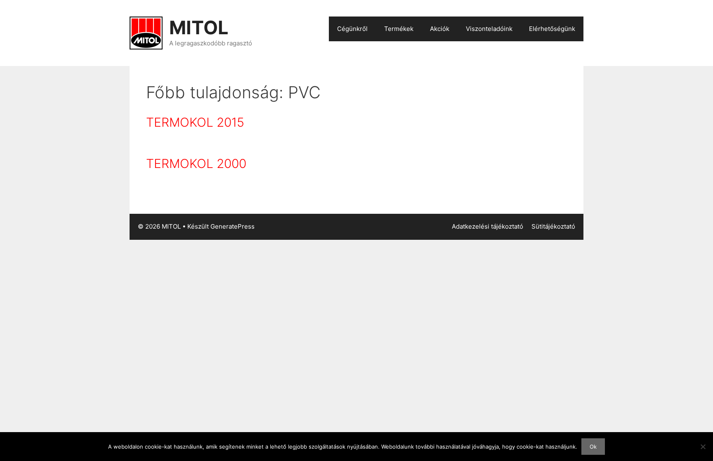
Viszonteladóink (489, 29)
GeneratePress (232, 226)
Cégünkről (352, 29)
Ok (593, 446)
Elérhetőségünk (552, 29)
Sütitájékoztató (553, 226)
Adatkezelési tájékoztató (487, 226)
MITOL (199, 27)
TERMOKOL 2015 (195, 122)
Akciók (439, 29)
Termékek (398, 29)
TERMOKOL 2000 (196, 163)
